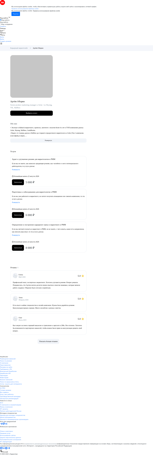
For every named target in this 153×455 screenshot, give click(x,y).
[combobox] (4, 451)
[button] (2, 37)
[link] (3, 33)
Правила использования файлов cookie (46, 11)
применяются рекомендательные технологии (40, 444)
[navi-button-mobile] (1, 43)
